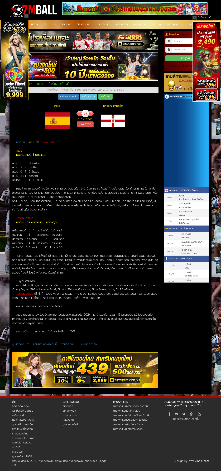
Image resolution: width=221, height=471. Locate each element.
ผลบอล (20, 331)
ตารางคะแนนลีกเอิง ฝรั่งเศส (128, 424)
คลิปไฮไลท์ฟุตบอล (21, 442)
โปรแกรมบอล (103, 24)
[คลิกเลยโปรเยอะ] (85, 40)
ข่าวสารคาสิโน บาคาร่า (23, 438)
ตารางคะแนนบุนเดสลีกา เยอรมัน (130, 420)
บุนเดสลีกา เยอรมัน (22, 424)
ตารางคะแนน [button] (173, 24)
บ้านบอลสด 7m (88, 344)
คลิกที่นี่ (195, 419)
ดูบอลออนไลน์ (70, 424)
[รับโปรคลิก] (85, 370)
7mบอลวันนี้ (67, 344)
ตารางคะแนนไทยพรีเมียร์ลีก (128, 429)
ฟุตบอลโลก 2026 (22, 456)
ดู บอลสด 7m (20, 344)
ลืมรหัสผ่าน (176, 66)
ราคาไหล (156, 24)
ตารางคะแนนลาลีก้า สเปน (126, 411)
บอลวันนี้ (21, 142)
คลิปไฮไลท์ (50, 24)
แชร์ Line (105, 96)
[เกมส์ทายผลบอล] (186, 82)
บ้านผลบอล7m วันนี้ (45, 344)
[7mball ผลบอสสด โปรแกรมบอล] (135, 8)
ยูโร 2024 (17, 452)
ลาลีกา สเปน (18, 415)
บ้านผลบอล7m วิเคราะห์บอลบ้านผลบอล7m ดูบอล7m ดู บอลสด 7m (183, 403)
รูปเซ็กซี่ (16, 447)
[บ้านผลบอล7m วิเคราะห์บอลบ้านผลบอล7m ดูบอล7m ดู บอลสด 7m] (34, 10)
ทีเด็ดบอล (66, 24)
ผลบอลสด (122, 24)
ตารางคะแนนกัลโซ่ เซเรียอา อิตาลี (131, 415)
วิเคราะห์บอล (83, 24)
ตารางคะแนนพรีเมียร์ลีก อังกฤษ (130, 406)
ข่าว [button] (34, 24)
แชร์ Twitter (88, 96)
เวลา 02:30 (85, 124)
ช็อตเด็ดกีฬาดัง (20, 406)
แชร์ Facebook (68, 96)
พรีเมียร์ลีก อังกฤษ (22, 411)
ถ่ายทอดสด (139, 24)
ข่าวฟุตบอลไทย (20, 433)
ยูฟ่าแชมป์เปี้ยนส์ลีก (22, 429)
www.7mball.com (199, 461)
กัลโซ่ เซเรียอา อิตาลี (23, 420)
